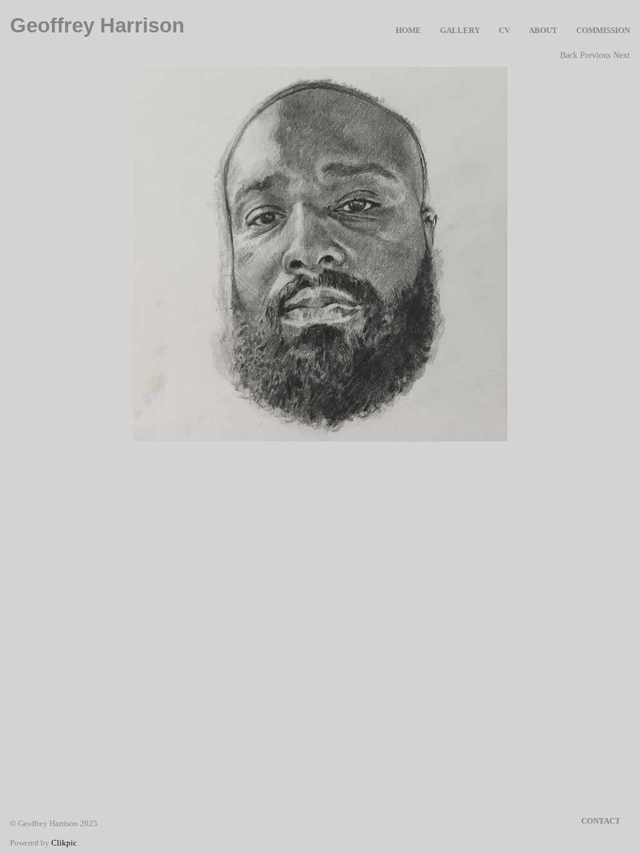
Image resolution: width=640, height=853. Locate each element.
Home (408, 30)
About (543, 30)
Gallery (460, 30)
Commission (603, 30)
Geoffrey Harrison (97, 25)
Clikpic (64, 843)
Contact (601, 821)
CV (504, 30)
